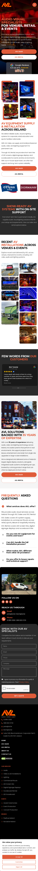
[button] (19, 51)
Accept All (19, 857)
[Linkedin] (3, 601)
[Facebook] (6, 601)
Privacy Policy (24, 682)
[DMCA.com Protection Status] (19, 758)
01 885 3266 (11, 620)
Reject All (19, 867)
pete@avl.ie (11, 614)
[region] (19, 855)
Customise (19, 862)
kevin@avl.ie (21, 614)
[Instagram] (10, 601)
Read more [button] (6, 383)
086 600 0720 (21, 620)
